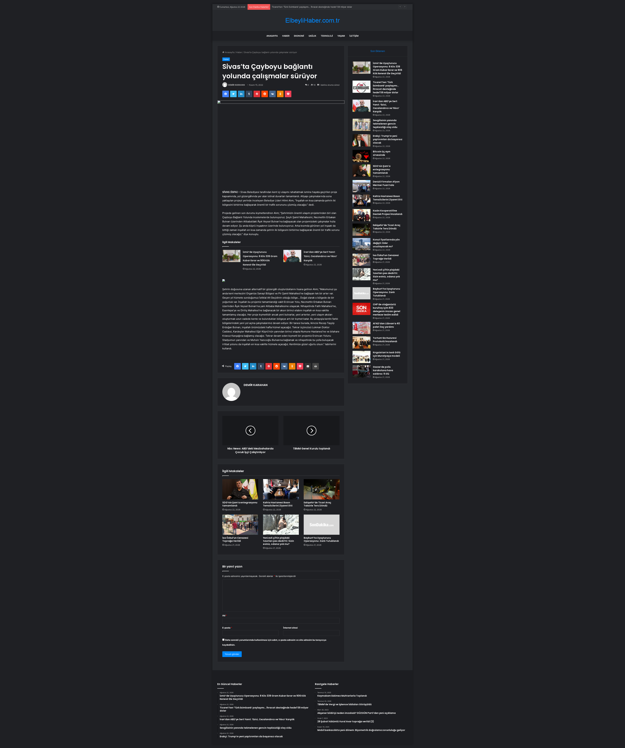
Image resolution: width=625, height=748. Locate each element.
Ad (224, 615)
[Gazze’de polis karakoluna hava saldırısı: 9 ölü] (361, 371)
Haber (285, 36)
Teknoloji (327, 36)
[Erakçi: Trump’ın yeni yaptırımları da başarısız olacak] (361, 140)
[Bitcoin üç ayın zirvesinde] (361, 156)
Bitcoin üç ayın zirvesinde (381, 153)
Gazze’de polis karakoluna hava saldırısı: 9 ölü (383, 370)
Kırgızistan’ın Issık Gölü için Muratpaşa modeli (386, 354)
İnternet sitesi (290, 627)
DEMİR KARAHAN (236, 85)
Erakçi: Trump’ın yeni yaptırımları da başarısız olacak (387, 139)
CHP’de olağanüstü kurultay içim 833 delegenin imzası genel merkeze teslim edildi (386, 309)
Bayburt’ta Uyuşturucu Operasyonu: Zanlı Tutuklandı (321, 539)
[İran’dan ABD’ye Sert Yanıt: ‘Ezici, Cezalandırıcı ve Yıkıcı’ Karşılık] (292, 256)
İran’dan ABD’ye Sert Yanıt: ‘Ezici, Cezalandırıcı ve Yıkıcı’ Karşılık (320, 256)
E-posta (227, 627)
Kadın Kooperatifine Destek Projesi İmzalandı (387, 212)
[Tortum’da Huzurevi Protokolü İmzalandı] (361, 342)
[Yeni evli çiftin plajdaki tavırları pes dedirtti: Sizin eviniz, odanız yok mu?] (281, 525)
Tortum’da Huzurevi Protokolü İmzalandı (385, 339)
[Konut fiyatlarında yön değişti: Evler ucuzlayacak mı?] (361, 244)
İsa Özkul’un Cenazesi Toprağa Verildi (235, 539)
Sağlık (312, 36)
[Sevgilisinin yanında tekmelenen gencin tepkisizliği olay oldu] (361, 125)
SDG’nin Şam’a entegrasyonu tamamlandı (239, 504)
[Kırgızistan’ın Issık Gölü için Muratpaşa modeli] (361, 357)
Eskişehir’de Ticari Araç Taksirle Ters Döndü (317, 504)
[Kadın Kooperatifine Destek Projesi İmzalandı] (361, 215)
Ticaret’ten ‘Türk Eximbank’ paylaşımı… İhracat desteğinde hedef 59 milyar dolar (386, 87)
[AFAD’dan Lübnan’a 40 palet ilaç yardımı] (361, 328)
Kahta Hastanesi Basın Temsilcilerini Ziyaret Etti (277, 504)
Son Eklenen (377, 51)
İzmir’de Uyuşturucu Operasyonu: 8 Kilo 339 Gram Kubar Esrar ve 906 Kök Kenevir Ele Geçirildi (387, 68)
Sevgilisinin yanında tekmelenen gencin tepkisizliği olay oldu (385, 124)
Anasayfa (272, 36)
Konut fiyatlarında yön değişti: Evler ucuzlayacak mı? (386, 243)
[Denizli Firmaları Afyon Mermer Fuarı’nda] (361, 186)
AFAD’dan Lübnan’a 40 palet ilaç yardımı (386, 325)
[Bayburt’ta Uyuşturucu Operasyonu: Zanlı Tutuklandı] (322, 525)
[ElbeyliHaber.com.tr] (312, 20)
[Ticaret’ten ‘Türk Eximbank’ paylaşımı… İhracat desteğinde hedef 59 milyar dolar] (361, 87)
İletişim (354, 36)
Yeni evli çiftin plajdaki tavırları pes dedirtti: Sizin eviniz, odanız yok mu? (278, 541)
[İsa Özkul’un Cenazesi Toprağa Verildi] (240, 525)
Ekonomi (299, 36)
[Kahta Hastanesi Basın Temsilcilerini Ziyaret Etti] (281, 489)
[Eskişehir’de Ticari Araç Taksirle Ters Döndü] (322, 489)
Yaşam (341, 36)
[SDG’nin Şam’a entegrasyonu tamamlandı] (240, 489)
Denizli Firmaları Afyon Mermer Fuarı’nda (386, 183)
